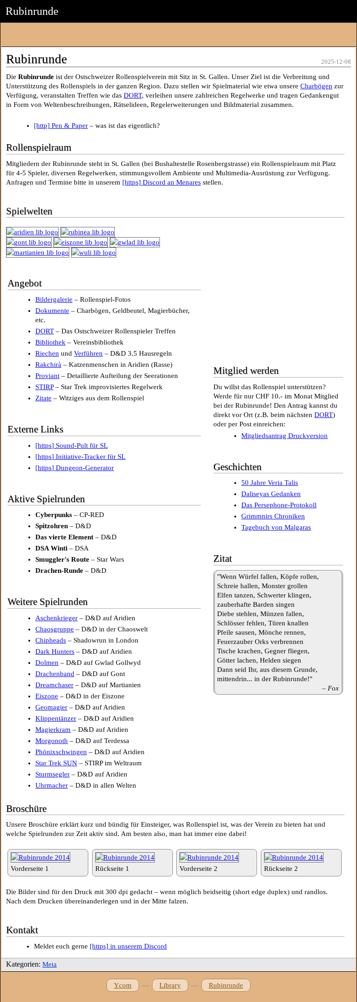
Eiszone (46, 696)
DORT (133, 95)
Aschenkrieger (56, 618)
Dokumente (52, 310)
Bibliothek (50, 342)
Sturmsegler (52, 774)
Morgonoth (51, 740)
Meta (49, 964)
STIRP (44, 387)
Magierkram (53, 729)
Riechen (47, 353)
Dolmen (47, 662)
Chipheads (50, 640)
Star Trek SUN (56, 763)
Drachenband (54, 673)
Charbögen (316, 86)
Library (170, 985)
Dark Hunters (54, 651)
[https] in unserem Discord (128, 946)
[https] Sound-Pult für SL (71, 445)
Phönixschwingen (61, 752)
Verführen (88, 353)
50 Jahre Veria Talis (269, 482)
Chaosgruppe (54, 629)
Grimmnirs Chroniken (273, 516)
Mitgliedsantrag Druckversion (284, 435)
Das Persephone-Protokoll (279, 505)
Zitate (43, 398)
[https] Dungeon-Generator (74, 467)
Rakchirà (48, 364)
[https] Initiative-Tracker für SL (80, 456)
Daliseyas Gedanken (271, 494)
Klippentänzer (55, 718)
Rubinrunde (226, 985)
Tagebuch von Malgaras (276, 527)
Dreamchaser (54, 685)
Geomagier (51, 707)
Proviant (47, 375)
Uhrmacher (51, 785)
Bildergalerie (54, 299)
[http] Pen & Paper (61, 125)
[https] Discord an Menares (161, 182)
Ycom (123, 985)
